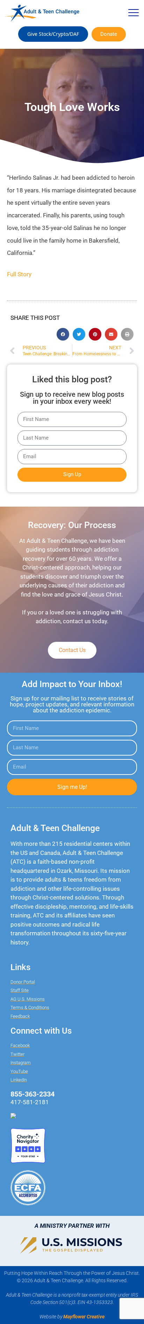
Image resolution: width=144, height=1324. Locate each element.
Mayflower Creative (84, 1316)
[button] (133, 13)
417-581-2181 (29, 1102)
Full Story (19, 274)
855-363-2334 (32, 1094)
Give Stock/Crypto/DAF (53, 34)
